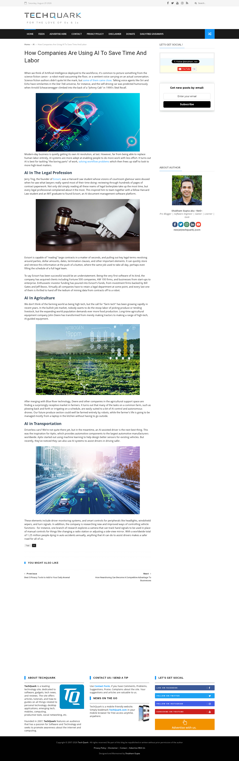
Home (30, 34)
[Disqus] (87, 626)
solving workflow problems (94, 161)
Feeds (41, 34)
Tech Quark (83, 742)
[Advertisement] (155, 17)
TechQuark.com (118, 709)
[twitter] (172, 3)
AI (34, 44)
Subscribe (187, 104)
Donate (130, 34)
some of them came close (97, 80)
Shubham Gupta (132, 753)
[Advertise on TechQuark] (185, 729)
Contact (77, 34)
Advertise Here (58, 34)
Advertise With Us (137, 748)
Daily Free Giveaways (151, 34)
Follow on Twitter (168, 696)
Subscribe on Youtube (170, 711)
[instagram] (182, 3)
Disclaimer (115, 34)
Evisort (57, 179)
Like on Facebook (167, 688)
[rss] (187, 3)
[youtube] (177, 3)
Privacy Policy (95, 34)
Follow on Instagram (170, 704)
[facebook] (168, 3)
